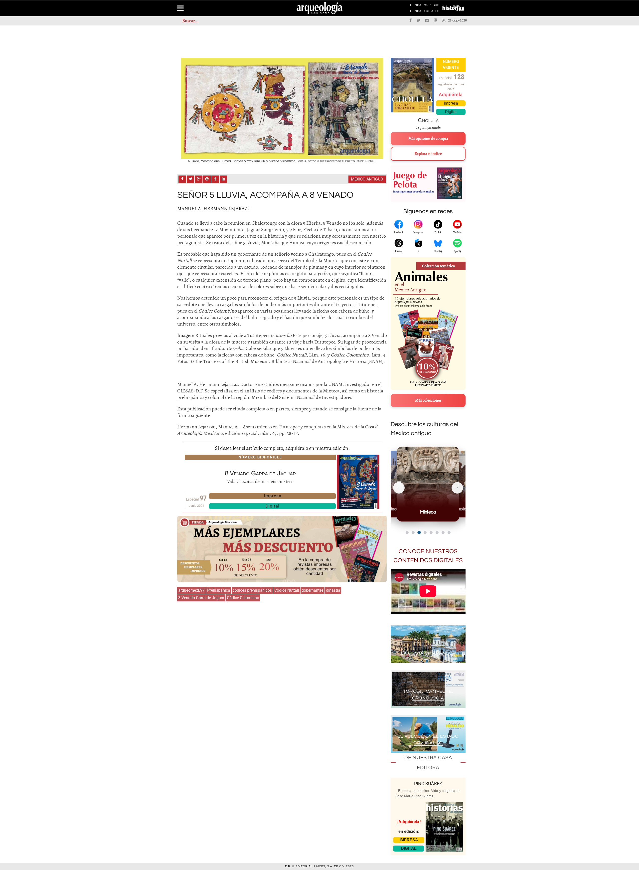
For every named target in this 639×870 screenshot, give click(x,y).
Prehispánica (218, 590)
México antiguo (367, 179)
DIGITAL (409, 848)
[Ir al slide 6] (437, 532)
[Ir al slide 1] (407, 532)
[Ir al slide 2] (413, 532)
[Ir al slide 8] (449, 532)
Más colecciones (428, 400)
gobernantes (312, 590)
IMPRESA (409, 840)
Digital (272, 506)
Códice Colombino (243, 597)
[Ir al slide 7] (443, 532)
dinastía (333, 590)
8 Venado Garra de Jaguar (201, 597)
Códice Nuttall (286, 590)
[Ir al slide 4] (425, 532)
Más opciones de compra (428, 138)
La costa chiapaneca (428, 653)
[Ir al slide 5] (431, 532)
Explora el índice (428, 154)
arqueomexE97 (191, 590)
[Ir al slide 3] (419, 532)
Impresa (272, 495)
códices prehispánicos (252, 590)
